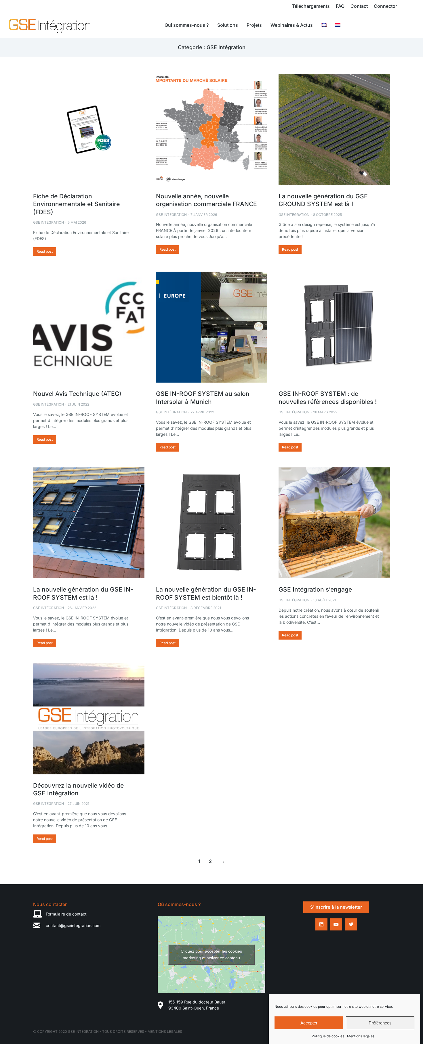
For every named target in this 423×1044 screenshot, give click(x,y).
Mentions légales (360, 1036)
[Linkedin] (321, 924)
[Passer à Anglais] (324, 25)
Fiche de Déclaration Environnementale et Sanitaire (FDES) (76, 204)
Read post (45, 251)
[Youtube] (336, 924)
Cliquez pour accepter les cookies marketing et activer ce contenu (211, 954)
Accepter (308, 1022)
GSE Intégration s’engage (315, 589)
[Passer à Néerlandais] (338, 25)
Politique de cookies (328, 1036)
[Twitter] (351, 924)
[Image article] (88, 129)
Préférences (380, 1022)
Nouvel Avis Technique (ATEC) (77, 393)
